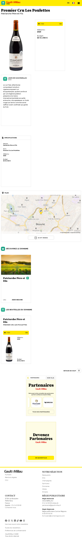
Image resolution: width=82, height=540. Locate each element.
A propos (8, 475)
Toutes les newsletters (12, 528)
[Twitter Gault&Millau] (12, 521)
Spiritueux (45, 483)
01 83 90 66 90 (47, 514)
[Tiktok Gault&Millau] (18, 521)
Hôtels (44, 489)
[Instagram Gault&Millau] (9, 521)
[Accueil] (13, 2)
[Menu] (79, 3)
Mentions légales (11, 477)
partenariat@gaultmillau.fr (51, 505)
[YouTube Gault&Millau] (21, 521)
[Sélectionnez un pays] (73, 3)
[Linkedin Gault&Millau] (15, 521)
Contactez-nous (10, 507)
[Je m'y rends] (41, 216)
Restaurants (46, 475)
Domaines (45, 486)
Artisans (45, 492)
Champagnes (47, 481)
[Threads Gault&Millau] (24, 521)
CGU (6, 480)
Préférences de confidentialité (15, 531)
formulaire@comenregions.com (53, 516)
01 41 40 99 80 (16, 505)
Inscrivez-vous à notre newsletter (16, 524)
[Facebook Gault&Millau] (6, 521)
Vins (43, 478)
